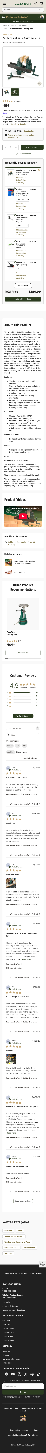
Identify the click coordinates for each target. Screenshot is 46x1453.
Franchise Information (11, 1359)
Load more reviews (23, 1201)
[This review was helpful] (32, 804)
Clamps (13, 25)
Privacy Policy (34, 1397)
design (10, 745)
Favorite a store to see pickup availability (21, 136)
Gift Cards (6, 1321)
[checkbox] (23, 177)
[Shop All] (4, 3)
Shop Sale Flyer (8, 1332)
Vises (20, 1231)
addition (10, 752)
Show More (23, 286)
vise (17, 745)
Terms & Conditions (30, 1430)
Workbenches (29, 1248)
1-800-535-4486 (9, 1297)
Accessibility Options (16, 1435)
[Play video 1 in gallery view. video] (15, 92)
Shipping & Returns (10, 1306)
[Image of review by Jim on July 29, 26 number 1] (11, 883)
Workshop (8, 1253)
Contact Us (6, 1302)
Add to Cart (23, 652)
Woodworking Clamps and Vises (17, 1242)
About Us (6, 1351)
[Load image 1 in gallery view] (6, 92)
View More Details (18, 124)
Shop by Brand (8, 1340)
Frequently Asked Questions (13, 1310)
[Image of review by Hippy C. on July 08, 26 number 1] (11, 1059)
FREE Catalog (8, 1329)
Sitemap (35, 1435)
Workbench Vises (11, 1248)
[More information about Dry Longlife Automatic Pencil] (15, 241)
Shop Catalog (7, 1336)
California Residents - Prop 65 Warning (21, 543)
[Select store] (36, 3)
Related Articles (13, 554)
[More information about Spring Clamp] (15, 261)
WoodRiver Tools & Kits (14, 1236)
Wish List (6, 1325)
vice (24, 745)
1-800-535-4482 (9, 1291)
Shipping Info (29, 131)
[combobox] (32, 758)
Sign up (23, 1392)
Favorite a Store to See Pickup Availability (21, 180)
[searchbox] (20, 728)
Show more (21, 752)
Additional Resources (15, 536)
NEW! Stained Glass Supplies (23, 22)
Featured (8, 1231)
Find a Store (7, 1363)
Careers (5, 1355)
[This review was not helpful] (37, 804)
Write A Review (23, 716)
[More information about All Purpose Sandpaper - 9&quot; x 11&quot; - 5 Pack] (15, 188)
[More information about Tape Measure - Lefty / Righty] (15, 214)
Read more (26, 959)
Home (4, 25)
